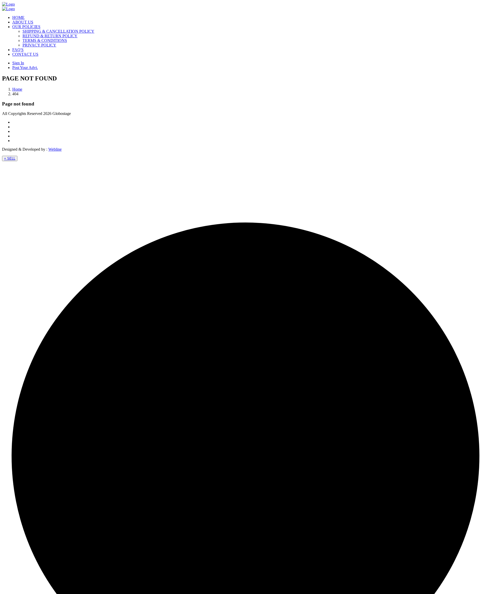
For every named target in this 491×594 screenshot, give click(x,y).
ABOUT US (22, 22)
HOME (18, 17)
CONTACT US (25, 54)
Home (17, 89)
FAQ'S (18, 49)
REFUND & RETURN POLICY (50, 36)
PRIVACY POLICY (39, 45)
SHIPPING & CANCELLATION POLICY (58, 31)
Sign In (18, 63)
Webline (55, 149)
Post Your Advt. (25, 67)
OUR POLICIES (26, 27)
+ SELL (9, 158)
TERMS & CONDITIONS (45, 40)
